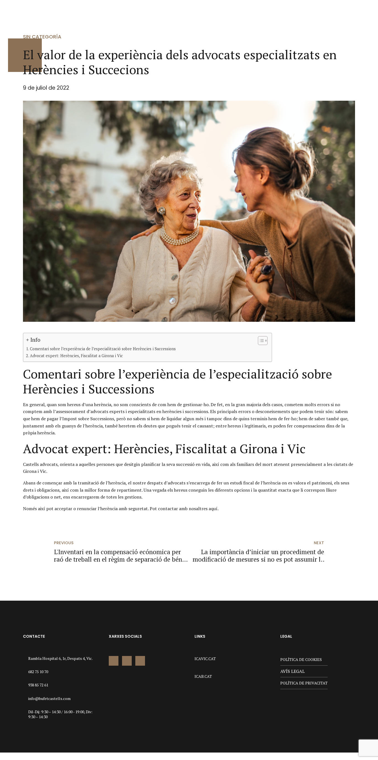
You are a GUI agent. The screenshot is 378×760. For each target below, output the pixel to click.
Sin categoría (42, 36)
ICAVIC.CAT (205, 658)
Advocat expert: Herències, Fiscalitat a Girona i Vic (76, 355)
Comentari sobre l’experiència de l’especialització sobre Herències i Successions (103, 348)
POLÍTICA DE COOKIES (301, 659)
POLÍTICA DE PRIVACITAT (304, 683)
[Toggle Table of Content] (260, 340)
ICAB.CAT (203, 676)
